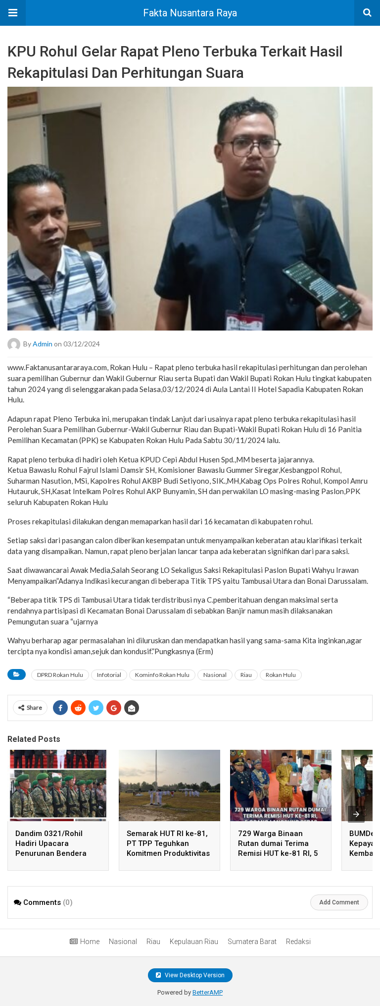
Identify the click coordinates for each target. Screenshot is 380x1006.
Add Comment (339, 902)
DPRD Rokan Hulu (60, 674)
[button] (13, 13)
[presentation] (356, 814)
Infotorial (109, 674)
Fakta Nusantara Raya (190, 13)
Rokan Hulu (281, 674)
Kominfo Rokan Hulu (162, 674)
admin (42, 343)
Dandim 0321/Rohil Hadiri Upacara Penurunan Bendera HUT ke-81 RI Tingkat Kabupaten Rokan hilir (54, 853)
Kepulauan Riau (194, 942)
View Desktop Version (194, 975)
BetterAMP (207, 992)
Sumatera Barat (252, 942)
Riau (246, 674)
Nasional (215, 674)
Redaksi (298, 942)
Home (89, 942)
